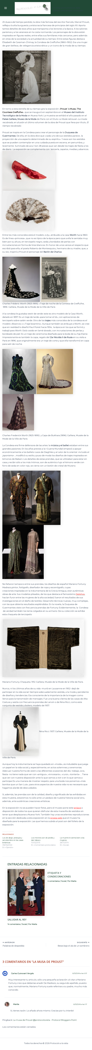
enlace (77, 808)
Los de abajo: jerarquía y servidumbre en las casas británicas (12, 840)
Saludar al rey (17, 919)
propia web (56, 818)
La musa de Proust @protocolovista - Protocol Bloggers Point (45, 1020)
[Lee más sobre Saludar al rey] (26, 892)
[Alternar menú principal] (5, 8)
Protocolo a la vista (66, 5)
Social (24, 924)
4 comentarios (54, 881)
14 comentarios (14, 924)
